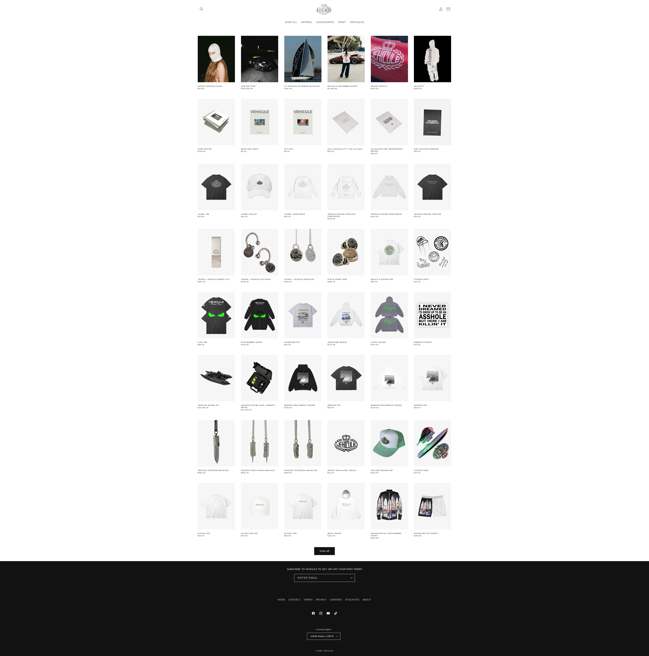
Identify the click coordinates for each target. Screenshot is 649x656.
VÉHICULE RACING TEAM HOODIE (386, 214)
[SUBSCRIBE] (351, 578)
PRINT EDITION (205, 149)
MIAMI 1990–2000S (249, 149)
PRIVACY (321, 599)
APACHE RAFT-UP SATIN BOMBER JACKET (386, 534)
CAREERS (336, 599)
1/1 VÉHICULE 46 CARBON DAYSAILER (302, 86)
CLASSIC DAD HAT (249, 533)
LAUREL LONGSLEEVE (294, 214)
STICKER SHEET (421, 279)
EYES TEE (202, 342)
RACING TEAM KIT (379, 86)
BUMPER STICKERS (423, 342)
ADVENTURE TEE (292, 342)
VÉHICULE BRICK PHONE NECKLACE (258, 470)
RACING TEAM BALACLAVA (210, 86)
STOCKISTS (352, 599)
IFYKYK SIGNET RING (337, 279)
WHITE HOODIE (334, 533)
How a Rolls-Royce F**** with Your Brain (345, 149)
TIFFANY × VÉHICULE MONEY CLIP (213, 279)
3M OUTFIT (419, 86)
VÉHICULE (328, 651)
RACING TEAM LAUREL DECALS (342, 470)
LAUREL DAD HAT (249, 214)
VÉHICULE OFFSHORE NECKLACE (213, 470)
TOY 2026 (288, 149)
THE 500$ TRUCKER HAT (382, 470)
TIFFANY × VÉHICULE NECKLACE (299, 279)
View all (324, 550)
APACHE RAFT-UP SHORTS (426, 533)
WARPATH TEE (334, 405)
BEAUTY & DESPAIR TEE (382, 279)
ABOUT (367, 599)
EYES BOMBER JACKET (252, 342)
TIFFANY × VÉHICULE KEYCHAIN (256, 279)
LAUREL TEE (203, 214)
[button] (201, 9)
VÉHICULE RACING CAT (208, 405)
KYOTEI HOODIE (378, 342)
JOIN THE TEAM (248, 86)
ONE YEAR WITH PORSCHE (426, 149)
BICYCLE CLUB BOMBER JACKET (343, 86)
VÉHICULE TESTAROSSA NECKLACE (300, 470)
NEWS (281, 599)
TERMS (308, 599)
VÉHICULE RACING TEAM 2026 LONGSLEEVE (342, 215)
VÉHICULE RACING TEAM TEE (427, 214)
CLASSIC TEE (204, 533)
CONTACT (294, 599)
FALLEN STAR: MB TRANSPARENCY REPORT (387, 150)
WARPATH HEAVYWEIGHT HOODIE (299, 405)
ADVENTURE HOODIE (337, 342)
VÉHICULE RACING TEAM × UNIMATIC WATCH (258, 406)
